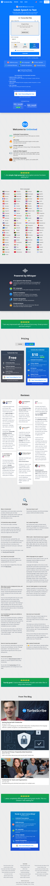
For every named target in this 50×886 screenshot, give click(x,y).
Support (32, 882)
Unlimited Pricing (25, 101)
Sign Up (46, 1)
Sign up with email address (25, 97)
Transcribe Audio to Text (8, 865)
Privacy (32, 884)
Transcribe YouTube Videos (25, 874)
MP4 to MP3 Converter (41, 875)
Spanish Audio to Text (8, 875)
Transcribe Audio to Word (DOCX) (41, 870)
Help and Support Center (14, 658)
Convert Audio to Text (25, 867)
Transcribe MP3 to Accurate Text (8, 872)
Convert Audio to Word (8, 867)
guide (41, 637)
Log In (40, 1)
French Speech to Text (24, 875)
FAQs (21, 2)
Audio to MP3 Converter (25, 877)
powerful (15, 283)
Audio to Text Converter (41, 872)
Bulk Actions (8, 566)
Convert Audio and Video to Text (41, 868)
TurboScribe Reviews (25, 872)
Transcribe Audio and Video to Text (42, 865)
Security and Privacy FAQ (8, 552)
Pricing (16, 2)
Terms (29, 884)
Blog (26, 2)
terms (29, 57)
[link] (35, 21)
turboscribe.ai (13, 665)
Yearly (29, 344)
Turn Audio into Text (8, 874)
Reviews (28, 882)
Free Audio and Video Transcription (8, 868)
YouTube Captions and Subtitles (41, 874)
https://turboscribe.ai (24, 461)
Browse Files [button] (25, 32)
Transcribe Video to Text (25, 865)
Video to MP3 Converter (8, 877)
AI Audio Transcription (25, 870)
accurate (36, 282)
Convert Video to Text (41, 867)
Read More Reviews (25, 488)
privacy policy (35, 57)
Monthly (20, 344)
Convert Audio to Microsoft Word (8, 870)
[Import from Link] (37, 21)
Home (17, 882)
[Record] (35, 21)
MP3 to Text (25, 868)
